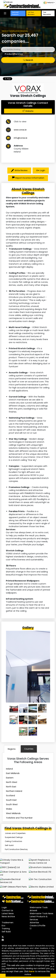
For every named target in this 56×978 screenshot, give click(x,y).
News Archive (8, 916)
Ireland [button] (50, 2)
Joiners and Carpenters (15, 833)
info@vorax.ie (20, 137)
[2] (32, 708)
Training (6, 928)
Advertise (34, 922)
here (31, 971)
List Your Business (31, 13)
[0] (13, 708)
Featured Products (15, 13)
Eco (3, 925)
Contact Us (7, 910)
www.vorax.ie (20, 129)
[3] (42, 708)
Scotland (10, 795)
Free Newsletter (47, 13)
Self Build (6, 931)
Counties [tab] (28, 748)
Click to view (20, 121)
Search (29, 60)
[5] (23, 720)
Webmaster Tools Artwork (39, 909)
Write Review (21, 170)
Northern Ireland (14, 791)
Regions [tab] (12, 749)
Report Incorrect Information (29, 177)
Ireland (9, 768)
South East (11, 800)
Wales (9, 808)
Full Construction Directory (16, 849)
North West (11, 782)
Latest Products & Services (39, 918)
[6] (32, 720)
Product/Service (14, 54)
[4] (13, 720)
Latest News (8, 913)
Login (42, 170)
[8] (23, 731)
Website (29, 111)
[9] (32, 731)
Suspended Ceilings (14, 837)
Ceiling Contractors (13, 841)
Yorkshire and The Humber (19, 817)
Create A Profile (37, 925)
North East (11, 786)
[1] (23, 708)
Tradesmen (7, 922)
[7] (42, 720)
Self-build (9, 845)
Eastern (9, 777)
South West (12, 804)
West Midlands (13, 813)
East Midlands (13, 773)
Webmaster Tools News (41, 913)
